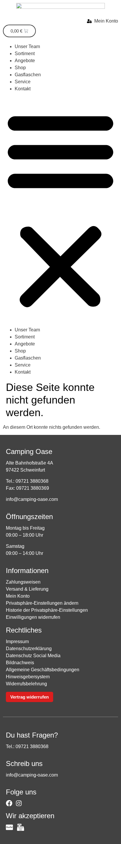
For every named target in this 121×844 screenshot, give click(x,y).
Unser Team (27, 46)
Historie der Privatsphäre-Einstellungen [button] (47, 610)
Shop (20, 67)
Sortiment (25, 53)
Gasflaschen (28, 74)
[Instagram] (19, 803)
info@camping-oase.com (32, 499)
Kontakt (23, 88)
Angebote (25, 60)
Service (23, 81)
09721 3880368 (32, 481)
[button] (60, 209)
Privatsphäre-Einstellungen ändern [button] (42, 603)
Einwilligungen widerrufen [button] (33, 617)
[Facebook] (9, 803)
